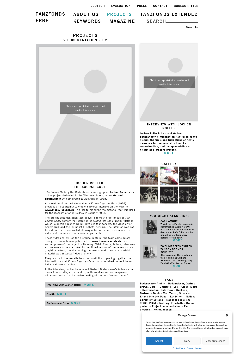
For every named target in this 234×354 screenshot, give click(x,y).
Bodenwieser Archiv (152, 283)
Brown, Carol (148, 286)
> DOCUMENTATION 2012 (85, 40)
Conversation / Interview (157, 290)
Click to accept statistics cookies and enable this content (85, 108)
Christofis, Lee (169, 286)
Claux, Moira (189, 286)
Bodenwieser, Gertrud (181, 283)
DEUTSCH (97, 6)
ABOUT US (86, 14)
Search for (192, 27)
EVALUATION (121, 6)
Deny (187, 340)
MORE (178, 240)
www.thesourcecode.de (59, 209)
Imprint (198, 348)
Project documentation (166, 306)
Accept (159, 340)
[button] (227, 315)
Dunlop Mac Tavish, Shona (170, 293)
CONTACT (160, 6)
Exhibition (176, 296)
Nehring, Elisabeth (171, 303)
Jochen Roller (118, 192)
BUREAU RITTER (186, 6)
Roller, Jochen (163, 309)
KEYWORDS (87, 21)
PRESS (142, 6)
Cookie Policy (179, 348)
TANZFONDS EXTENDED (169, 14)
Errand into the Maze (153, 296)
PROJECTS (119, 14)
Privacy (190, 348)
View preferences (215, 340)
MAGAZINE (122, 21)
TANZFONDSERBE (50, 17)
